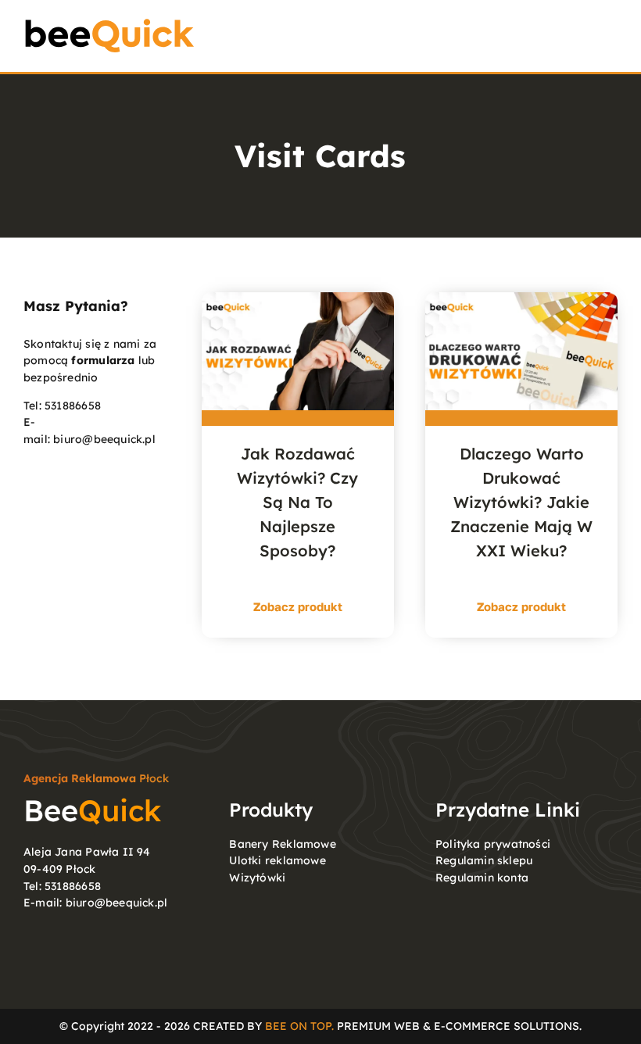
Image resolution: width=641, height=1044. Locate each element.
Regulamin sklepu (483, 860)
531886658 (73, 406)
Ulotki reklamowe (277, 860)
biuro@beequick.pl (104, 439)
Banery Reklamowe (282, 844)
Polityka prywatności (492, 844)
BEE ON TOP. (299, 1026)
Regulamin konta (481, 878)
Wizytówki (257, 878)
